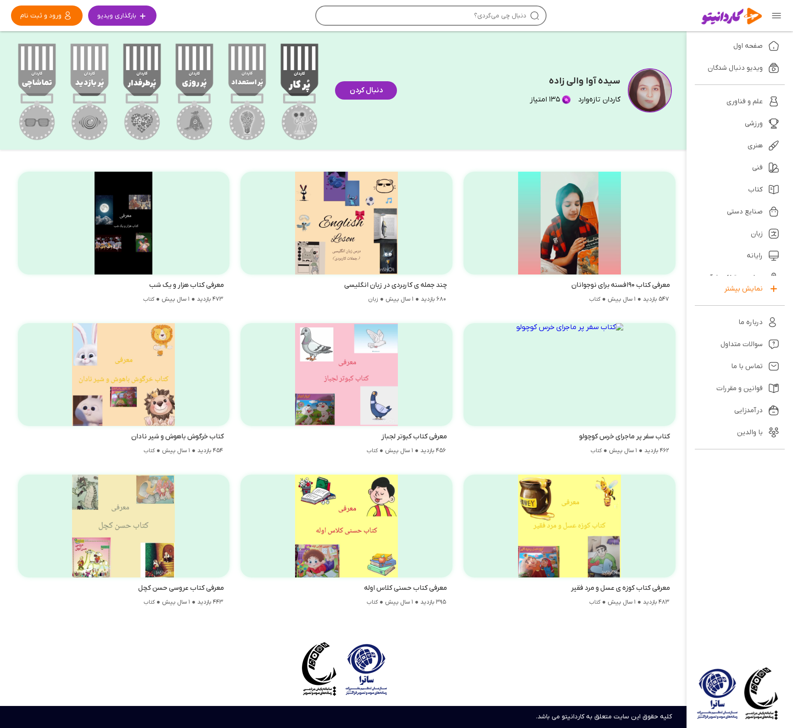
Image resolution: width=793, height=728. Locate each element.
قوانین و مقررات (739, 388)
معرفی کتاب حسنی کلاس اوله (405, 588)
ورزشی (754, 123)
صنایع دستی (745, 211)
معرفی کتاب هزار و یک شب (186, 285)
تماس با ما (747, 366)
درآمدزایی (748, 410)
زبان (373, 299)
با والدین (750, 432)
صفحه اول (748, 45)
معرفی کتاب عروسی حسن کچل (181, 588)
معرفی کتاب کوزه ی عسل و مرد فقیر (620, 588)
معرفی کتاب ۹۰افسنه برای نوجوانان (620, 285)
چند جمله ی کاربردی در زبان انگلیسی (395, 285)
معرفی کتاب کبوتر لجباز (414, 436)
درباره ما (750, 322)
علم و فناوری (744, 101)
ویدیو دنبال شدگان (735, 68)
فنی (757, 167)
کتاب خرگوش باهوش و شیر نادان (177, 436)
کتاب (594, 299)
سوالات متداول (741, 344)
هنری (755, 145)
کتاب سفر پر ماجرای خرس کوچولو (624, 436)
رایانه (755, 255)
